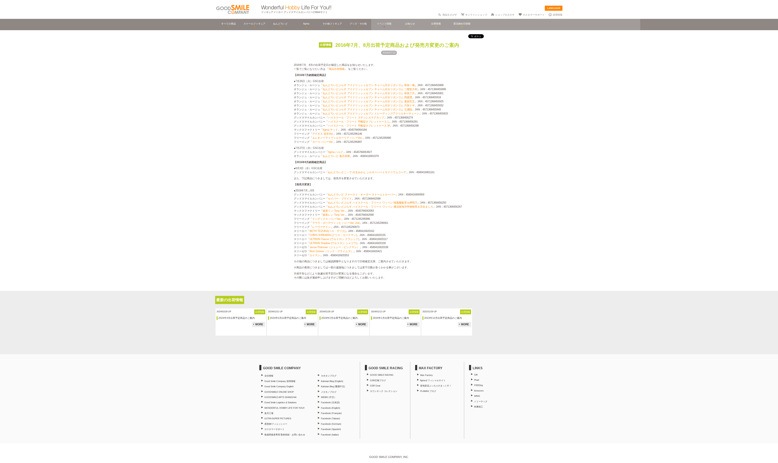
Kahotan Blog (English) (332, 381)
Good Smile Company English (279, 386)
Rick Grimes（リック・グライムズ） (331, 251)
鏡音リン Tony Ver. (334, 210)
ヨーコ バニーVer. (322, 141)
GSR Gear (375, 385)
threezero (479, 390)
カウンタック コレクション (383, 391)
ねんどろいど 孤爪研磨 (336, 156)
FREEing (478, 385)
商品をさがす (449, 14)
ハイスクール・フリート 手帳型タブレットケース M (359, 125)
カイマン (315, 255)
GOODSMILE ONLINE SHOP (279, 392)
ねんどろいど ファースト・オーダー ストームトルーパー (361, 194)
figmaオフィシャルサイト (433, 380)
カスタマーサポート (534, 14)
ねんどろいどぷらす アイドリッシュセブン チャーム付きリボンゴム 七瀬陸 (367, 109)
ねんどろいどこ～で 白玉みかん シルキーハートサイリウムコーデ (367, 172)
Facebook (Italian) (330, 434)
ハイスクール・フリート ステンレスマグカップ (356, 117)
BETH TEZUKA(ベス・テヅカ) (327, 231)
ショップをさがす (505, 14)
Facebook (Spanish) (331, 429)
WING (477, 396)
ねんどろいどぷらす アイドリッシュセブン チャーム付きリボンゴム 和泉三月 (369, 93)
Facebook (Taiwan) (330, 418)
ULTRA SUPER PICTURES (277, 418)
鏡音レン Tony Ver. (334, 214)
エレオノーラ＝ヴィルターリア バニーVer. (337, 137)
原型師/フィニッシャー (275, 424)
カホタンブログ (329, 375)
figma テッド (330, 129)
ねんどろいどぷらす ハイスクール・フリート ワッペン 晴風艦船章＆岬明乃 (372, 202)
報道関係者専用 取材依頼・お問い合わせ (284, 434)
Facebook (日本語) (330, 402)
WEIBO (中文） (328, 397)
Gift (476, 374)
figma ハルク (335, 152)
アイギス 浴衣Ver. (322, 133)
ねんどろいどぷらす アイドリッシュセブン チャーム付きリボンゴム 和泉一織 (369, 85)
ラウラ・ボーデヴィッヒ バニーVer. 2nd (335, 222)
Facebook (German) (331, 424)
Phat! (476, 380)
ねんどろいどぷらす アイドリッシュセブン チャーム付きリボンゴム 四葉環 (367, 97)
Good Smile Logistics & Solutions (280, 402)
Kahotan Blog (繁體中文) (333, 386)
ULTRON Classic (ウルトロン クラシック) (334, 239)
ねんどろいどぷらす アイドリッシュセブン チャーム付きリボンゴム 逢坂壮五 (369, 101)
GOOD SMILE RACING (381, 375)
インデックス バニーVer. (326, 218)
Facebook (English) (330, 408)
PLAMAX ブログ (428, 391)
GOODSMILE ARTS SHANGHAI (280, 397)
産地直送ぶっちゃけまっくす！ (435, 385)
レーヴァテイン (321, 226)
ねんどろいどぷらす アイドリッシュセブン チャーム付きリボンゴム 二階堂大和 (370, 89)
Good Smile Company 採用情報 (279, 381)
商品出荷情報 (337, 68)
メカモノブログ (329, 392)
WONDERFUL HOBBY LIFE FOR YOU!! (284, 408)
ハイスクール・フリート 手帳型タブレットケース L (358, 121)
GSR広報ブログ (378, 380)
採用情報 (557, 14)
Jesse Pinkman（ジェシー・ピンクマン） (334, 247)
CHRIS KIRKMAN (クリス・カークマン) (333, 235)
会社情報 (268, 375)
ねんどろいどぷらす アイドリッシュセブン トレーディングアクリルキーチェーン (371, 113)
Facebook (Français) (331, 413)
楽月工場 (268, 413)
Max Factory (426, 375)
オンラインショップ (476, 14)
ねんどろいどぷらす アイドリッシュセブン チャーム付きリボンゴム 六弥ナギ (369, 105)
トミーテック (480, 401)
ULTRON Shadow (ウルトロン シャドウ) (333, 243)
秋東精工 (478, 406)
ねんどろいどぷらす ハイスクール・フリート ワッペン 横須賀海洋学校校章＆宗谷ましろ (380, 206)
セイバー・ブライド (340, 198)
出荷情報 (325, 44)
